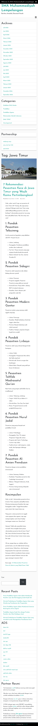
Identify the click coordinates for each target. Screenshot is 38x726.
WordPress (13, 724)
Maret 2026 (6, 38)
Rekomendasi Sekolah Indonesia (12, 116)
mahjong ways (7, 141)
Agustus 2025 (7, 63)
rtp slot (16, 699)
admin (23, 198)
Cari (2, 577)
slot (4, 631)
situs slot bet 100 (8, 145)
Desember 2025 (7, 49)
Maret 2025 (6, 80)
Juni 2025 (6, 70)
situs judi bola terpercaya (10, 669)
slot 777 (5, 652)
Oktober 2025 (7, 56)
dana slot (6, 627)
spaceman (6, 148)
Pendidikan (6, 109)
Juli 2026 (5, 27)
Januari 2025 (7, 87)
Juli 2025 (5, 66)
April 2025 (6, 77)
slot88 (22, 695)
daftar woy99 (7, 648)
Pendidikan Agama (8, 112)
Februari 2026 (7, 42)
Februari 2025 (7, 84)
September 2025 (8, 59)
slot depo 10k (7, 645)
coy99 (13, 688)
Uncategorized (7, 123)
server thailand (5, 128)
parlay (14, 706)
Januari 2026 (7, 45)
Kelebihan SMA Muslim (10, 105)
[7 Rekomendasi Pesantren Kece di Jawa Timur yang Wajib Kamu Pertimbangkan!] (19, 169)
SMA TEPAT (7, 119)
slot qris (5, 641)
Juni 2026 (6, 31)
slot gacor (6, 680)
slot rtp (5, 676)
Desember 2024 (7, 91)
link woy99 (6, 666)
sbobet (5, 662)
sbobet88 (6, 638)
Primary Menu (36, 17)
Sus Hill (25, 724)
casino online (6, 659)
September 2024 (8, 94)
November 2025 (8, 52)
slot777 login (6, 634)
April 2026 (6, 34)
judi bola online (7, 673)
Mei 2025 (6, 73)
